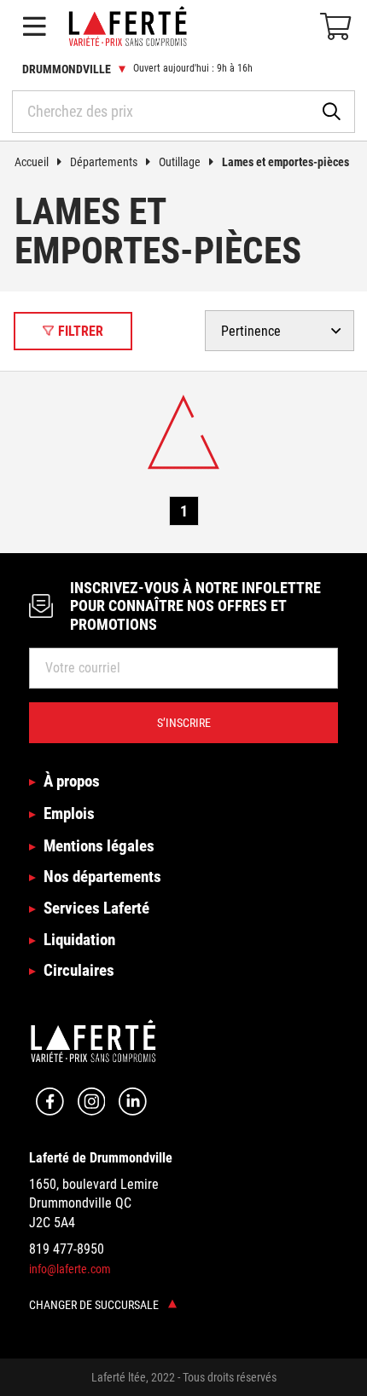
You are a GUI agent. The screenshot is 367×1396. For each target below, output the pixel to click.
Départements (103, 162)
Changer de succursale (95, 1305)
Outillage (180, 162)
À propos (72, 781)
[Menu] (34, 26)
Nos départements (102, 876)
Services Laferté (96, 908)
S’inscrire (184, 723)
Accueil (32, 162)
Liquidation (79, 939)
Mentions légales (99, 846)
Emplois (69, 813)
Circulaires (79, 970)
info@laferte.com (70, 1269)
